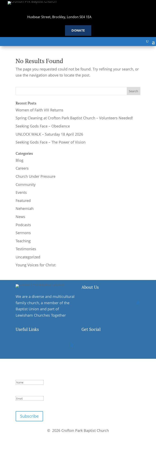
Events (21, 192)
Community (26, 184)
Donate (78, 30)
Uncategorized (28, 257)
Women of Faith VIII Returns (39, 110)
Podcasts (23, 224)
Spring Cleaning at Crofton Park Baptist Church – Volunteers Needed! (74, 117)
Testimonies (26, 248)
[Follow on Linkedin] (102, 344)
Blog (19, 160)
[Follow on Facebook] (84, 344)
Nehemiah (25, 208)
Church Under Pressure (35, 176)
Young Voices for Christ (35, 264)
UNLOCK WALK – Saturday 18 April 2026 (49, 134)
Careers (22, 168)
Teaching (23, 240)
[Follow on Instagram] (93, 344)
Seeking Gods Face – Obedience (43, 126)
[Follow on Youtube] (110, 344)
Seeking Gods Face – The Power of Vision (51, 142)
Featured (23, 200)
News (20, 216)
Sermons (23, 232)
